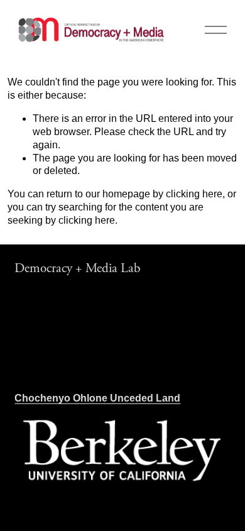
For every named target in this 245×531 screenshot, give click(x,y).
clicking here (194, 194)
